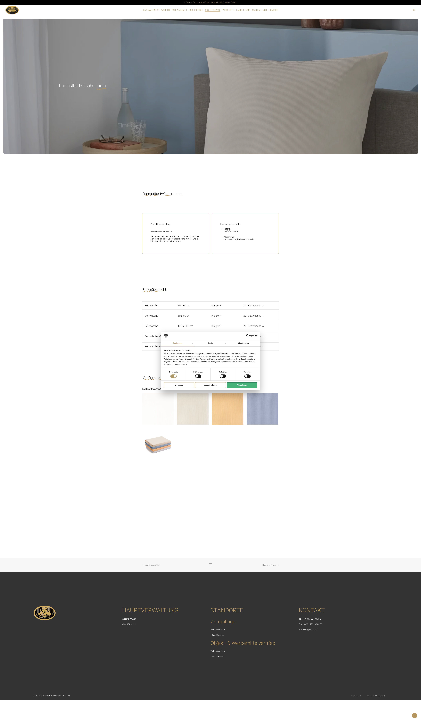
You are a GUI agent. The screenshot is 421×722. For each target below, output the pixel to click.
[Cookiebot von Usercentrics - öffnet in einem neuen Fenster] (247, 335)
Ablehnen (179, 385)
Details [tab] (210, 343)
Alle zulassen (242, 385)
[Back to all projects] (210, 564)
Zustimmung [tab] (178, 343)
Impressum (356, 695)
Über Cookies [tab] (243, 343)
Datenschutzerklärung (375, 695)
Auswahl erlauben (210, 385)
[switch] (198, 376)
